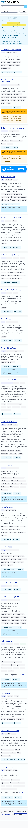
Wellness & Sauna (15, 41)
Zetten (3, 322)
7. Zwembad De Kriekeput (11, 290)
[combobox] (13, 6)
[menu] (26, 2)
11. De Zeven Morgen (9, 421)
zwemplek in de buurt (6, 816)
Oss (2, 510)
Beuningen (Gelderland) (7, 383)
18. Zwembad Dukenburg (10, 693)
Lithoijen (3, 351)
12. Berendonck (7, 465)
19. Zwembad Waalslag (10, 730)
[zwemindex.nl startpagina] (10, 2)
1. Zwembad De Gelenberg (11, 49)
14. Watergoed (6, 547)
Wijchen (3, 258)
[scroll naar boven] (25, 824)
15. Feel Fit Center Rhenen (11, 583)
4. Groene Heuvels (8, 176)
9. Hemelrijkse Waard (9, 348)
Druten (3, 52)
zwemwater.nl (7, 120)
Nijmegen (4, 696)
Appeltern (4, 84)
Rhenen (3, 586)
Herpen (3, 293)
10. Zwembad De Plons (9, 380)
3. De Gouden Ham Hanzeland (12, 128)
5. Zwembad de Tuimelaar (11, 218)
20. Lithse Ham (7, 767)
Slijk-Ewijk (4, 599)
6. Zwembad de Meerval (10, 255)
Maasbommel (4, 131)
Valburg (3, 550)
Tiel (2, 733)
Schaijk (3, 644)
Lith (2, 770)
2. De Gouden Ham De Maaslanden (9, 81)
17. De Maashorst (7, 641)
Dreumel (3, 424)
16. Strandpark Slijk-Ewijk (10, 597)
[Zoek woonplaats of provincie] (25, 6)
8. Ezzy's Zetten (7, 319)
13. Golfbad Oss (7, 507)
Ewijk (3, 179)
